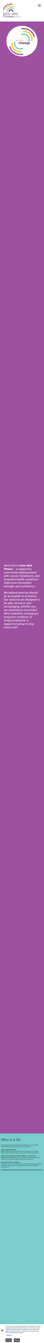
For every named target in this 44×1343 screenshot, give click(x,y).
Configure (9, 1335)
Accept (8, 1340)
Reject (17, 1340)
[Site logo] (12, 11)
